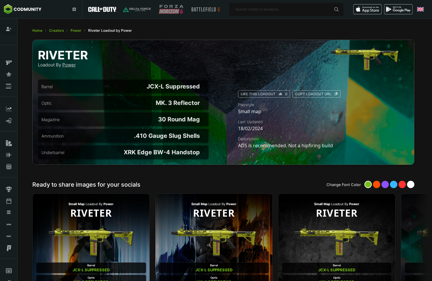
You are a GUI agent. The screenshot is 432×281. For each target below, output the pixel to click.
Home (37, 30)
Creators (56, 30)
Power (76, 30)
